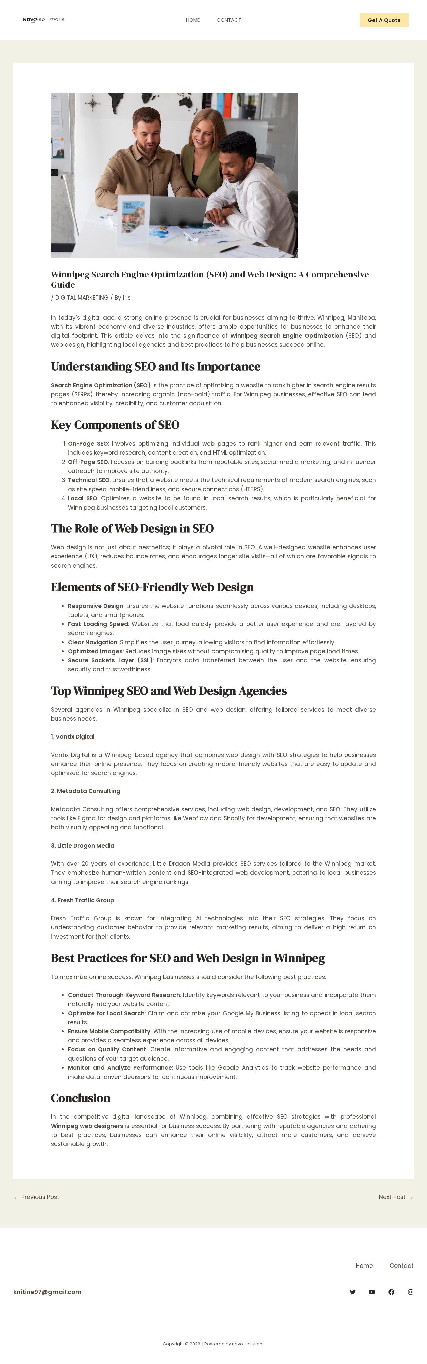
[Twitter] (353, 1292)
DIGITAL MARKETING (82, 298)
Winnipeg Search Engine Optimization (286, 336)
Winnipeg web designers (87, 1126)
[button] (384, 20)
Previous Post (36, 1197)
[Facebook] (391, 1292)
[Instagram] (411, 1292)
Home (193, 19)
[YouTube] (372, 1292)
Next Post (396, 1197)
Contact (229, 19)
